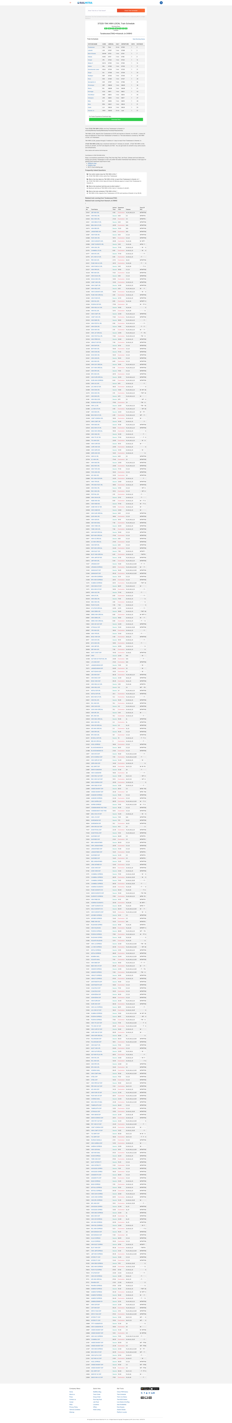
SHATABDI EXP (95, 836)
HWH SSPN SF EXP (96, 760)
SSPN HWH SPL (95, 453)
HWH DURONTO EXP (97, 912)
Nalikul (90, 66)
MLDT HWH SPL (95, 1048)
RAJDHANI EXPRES (96, 924)
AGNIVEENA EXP (96, 994)
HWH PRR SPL (95, 269)
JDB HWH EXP (95, 674)
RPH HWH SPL (95, 374)
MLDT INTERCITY (96, 1162)
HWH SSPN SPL (95, 450)
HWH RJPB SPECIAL (97, 377)
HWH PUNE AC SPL (96, 266)
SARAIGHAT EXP (96, 570)
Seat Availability (121, 1404)
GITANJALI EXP (95, 627)
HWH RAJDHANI (96, 928)
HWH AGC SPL (95, 592)
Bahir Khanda (92, 53)
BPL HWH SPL (95, 716)
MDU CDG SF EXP (96, 814)
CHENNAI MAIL (95, 1099)
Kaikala (90, 56)
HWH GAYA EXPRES (97, 1194)
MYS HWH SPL (95, 643)
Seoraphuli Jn (92, 82)
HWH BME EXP (95, 962)
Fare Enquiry (120, 1407)
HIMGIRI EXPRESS (96, 969)
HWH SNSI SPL (95, 434)
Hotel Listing (97, 1409)
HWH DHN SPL (95, 352)
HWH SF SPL (94, 595)
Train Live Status (122, 1397)
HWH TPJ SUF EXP (96, 1023)
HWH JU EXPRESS (96, 943)
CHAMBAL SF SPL (96, 250)
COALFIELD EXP (95, 988)
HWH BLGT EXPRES (97, 1244)
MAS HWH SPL (95, 465)
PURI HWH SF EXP (96, 1095)
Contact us (72, 1399)
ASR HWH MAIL (95, 522)
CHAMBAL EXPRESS (97, 874)
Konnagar (90, 91)
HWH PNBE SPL (95, 899)
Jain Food (96, 1402)
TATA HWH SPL (95, 472)
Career (71, 1402)
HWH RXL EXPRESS (96, 1225)
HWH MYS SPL (95, 640)
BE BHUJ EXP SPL (96, 738)
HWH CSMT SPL (96, 285)
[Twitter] (142, 1393)
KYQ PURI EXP (95, 1273)
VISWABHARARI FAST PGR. (99, 807)
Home (71, 1392)
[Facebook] (144, 1393)
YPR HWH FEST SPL (97, 485)
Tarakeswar (91, 47)
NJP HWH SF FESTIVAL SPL (99, 659)
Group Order (97, 1397)
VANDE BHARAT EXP (97, 788)
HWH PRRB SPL (95, 339)
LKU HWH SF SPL (96, 386)
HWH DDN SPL (95, 326)
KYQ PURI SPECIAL (96, 608)
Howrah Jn (91, 110)
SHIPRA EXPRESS (96, 804)
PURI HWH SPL (95, 238)
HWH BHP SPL (95, 345)
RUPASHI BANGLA (96, 1140)
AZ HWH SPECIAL (96, 541)
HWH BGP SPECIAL (96, 532)
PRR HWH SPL (95, 260)
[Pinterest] (154, 1393)
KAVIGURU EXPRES (96, 1168)
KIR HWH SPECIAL (96, 728)
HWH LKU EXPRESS (96, 1007)
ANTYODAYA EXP (96, 671)
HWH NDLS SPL (95, 288)
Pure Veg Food (97, 1399)
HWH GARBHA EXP (96, 1143)
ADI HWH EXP (95, 1089)
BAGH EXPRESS (95, 1181)
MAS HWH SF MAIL (96, 1102)
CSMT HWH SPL (96, 282)
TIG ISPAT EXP (95, 1133)
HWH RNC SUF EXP (96, 776)
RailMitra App (92, 165)
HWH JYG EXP (95, 817)
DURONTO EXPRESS (97, 896)
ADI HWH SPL (95, 475)
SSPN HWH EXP (95, 763)
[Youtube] (146, 1393)
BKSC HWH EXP (95, 681)
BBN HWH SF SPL (96, 225)
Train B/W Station (122, 1399)
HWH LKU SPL (95, 383)
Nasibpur (90, 75)
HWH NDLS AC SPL (96, 307)
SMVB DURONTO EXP (97, 893)
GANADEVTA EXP (96, 1174)
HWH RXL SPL (95, 700)
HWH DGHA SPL (96, 276)
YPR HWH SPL (95, 630)
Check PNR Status (122, 1392)
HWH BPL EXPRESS (96, 1200)
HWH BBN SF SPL (96, 222)
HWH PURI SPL (95, 234)
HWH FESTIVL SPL (96, 323)
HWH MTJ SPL (95, 253)
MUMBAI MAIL (95, 956)
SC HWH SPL (95, 459)
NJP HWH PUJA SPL (97, 1054)
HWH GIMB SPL (95, 510)
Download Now (116, 119)
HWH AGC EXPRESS (97, 1336)
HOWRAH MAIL (95, 1070)
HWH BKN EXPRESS (97, 1349)
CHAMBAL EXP (95, 1339)
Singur (90, 72)
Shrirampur (91, 85)
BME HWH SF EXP (96, 966)
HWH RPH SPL (95, 371)
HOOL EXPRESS (95, 744)
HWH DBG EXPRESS (97, 1263)
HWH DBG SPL (95, 598)
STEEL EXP (94, 1076)
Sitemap (71, 1412)
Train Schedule (121, 1394)
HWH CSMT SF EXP (96, 1130)
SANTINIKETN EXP (96, 981)
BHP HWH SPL (95, 348)
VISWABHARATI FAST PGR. (99, 810)
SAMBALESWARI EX (96, 1301)
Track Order (96, 1394)
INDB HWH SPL (95, 500)
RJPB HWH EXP (95, 1004)
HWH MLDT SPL (95, 1045)
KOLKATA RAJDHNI (96, 940)
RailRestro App (92, 163)
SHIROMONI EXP (96, 820)
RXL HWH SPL (95, 703)
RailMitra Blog (97, 1392)
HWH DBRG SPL (95, 611)
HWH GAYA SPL (95, 706)
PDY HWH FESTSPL (96, 478)
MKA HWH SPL (95, 722)
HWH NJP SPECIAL (96, 1051)
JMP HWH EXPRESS (97, 1254)
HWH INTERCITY (96, 1165)
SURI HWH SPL (95, 516)
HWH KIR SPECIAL (96, 725)
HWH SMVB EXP (96, 1114)
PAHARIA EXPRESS (96, 1285)
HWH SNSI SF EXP (96, 785)
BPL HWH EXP (95, 1203)
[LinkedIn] (152, 1393)
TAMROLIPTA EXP (96, 1105)
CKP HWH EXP (95, 1307)
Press (71, 1397)
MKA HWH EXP (95, 1216)
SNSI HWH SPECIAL (96, 431)
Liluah (89, 107)
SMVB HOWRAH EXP (97, 1118)
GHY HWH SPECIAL (96, 367)
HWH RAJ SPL (95, 301)
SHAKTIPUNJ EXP (96, 829)
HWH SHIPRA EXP (96, 801)
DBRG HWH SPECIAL (97, 614)
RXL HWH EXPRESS (96, 1228)
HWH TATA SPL (95, 469)
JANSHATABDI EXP (96, 849)
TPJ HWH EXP (95, 440)
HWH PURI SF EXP (96, 1092)
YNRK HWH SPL (95, 529)
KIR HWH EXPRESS (96, 1222)
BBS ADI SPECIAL (96, 741)
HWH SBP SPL (95, 646)
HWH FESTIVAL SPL (96, 336)
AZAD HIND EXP (96, 867)
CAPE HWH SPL (95, 447)
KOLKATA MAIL (95, 959)
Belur (89, 104)
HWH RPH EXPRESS (97, 576)
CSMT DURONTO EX (97, 906)
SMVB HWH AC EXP (97, 1377)
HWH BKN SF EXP (96, 586)
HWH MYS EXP (95, 754)
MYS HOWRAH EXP (96, 757)
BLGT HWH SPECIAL (97, 554)
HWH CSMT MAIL (96, 1073)
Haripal (90, 60)
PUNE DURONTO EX (97, 890)
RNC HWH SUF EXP (96, 779)
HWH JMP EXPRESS (97, 1251)
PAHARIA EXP (95, 1282)
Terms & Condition (74, 1409)
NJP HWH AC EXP (96, 1358)
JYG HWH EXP (95, 662)
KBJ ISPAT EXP (95, 766)
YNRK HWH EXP (96, 1159)
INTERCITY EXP (95, 1257)
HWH (92, 655)
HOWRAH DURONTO (97, 886)
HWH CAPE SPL (95, 443)
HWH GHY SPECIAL (96, 364)
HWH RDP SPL (95, 545)
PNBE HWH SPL (95, 921)
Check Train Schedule (130, 10)
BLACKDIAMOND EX (97, 747)
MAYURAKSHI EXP (96, 1231)
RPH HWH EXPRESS (97, 579)
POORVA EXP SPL (96, 304)
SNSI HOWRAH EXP (96, 782)
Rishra (90, 88)
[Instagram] (149, 1393)
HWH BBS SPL (95, 228)
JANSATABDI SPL (96, 231)
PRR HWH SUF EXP (96, 1086)
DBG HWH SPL (95, 602)
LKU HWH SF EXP (96, 1010)
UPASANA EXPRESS (96, 567)
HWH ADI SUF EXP (96, 624)
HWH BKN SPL (95, 396)
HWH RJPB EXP (95, 1000)
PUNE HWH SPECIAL (97, 295)
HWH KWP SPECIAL (96, 1035)
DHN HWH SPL (95, 355)
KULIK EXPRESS (95, 1238)
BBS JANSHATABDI (96, 861)
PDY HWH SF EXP (96, 1124)
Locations (96, 1404)
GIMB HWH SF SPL (96, 507)
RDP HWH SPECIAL (96, 548)
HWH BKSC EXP (95, 678)
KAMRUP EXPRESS (96, 1288)
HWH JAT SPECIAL (96, 333)
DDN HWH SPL (95, 329)
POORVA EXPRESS (96, 931)
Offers (95, 1407)
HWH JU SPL (95, 405)
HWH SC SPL (95, 456)
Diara (89, 79)
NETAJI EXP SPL (95, 690)
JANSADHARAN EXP (97, 665)
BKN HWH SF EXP (96, 589)
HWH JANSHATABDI (97, 845)
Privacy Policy (73, 1407)
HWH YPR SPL (95, 481)
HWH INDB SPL (95, 503)
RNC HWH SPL (95, 219)
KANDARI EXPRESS (96, 795)
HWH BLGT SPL (95, 551)
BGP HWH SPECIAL (96, 535)
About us (72, 1394)
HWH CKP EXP (95, 1304)
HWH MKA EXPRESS (97, 1212)
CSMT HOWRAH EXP (97, 1127)
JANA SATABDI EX (96, 864)
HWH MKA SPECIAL (96, 719)
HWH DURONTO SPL (97, 241)
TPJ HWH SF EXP (96, 1026)
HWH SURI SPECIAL (97, 513)
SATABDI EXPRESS (96, 915)
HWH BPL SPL (95, 712)
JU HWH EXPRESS (96, 947)
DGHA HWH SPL (96, 279)
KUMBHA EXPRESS (96, 583)
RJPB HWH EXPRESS (97, 380)
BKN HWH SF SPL (96, 415)
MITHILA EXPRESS (96, 1187)
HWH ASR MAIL (95, 1149)
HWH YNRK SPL (95, 526)
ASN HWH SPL (95, 361)
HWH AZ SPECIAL (96, 538)
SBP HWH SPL (95, 649)
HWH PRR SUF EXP (96, 1083)
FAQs (70, 1404)
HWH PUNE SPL (95, 298)
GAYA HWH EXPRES (97, 1197)
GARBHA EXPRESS (96, 1146)
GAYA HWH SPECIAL (97, 709)
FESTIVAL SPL (95, 494)
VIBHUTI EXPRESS (96, 975)
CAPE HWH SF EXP (96, 1032)
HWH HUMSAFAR (96, 773)
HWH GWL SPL (95, 247)
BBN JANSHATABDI (96, 842)
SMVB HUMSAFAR (96, 769)
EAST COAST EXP (96, 652)
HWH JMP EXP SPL (96, 557)
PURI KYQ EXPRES (96, 1269)
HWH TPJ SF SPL (96, 437)
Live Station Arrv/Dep (123, 1402)
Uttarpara (91, 98)
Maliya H (90, 63)
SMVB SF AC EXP (96, 1374)
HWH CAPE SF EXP (96, 1029)
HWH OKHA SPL (95, 497)
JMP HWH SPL (95, 560)
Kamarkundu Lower (93, 69)
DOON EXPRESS (95, 1156)
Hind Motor (91, 94)
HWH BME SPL (95, 320)
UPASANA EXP (95, 564)
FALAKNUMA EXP (96, 1038)
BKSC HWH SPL (95, 636)
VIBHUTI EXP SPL (96, 342)
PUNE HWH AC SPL (96, 263)
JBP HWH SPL (95, 212)
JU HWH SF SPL (95, 408)
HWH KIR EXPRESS (96, 1219)
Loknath (90, 50)
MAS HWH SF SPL (96, 428)
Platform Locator (122, 1412)
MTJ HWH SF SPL (96, 257)
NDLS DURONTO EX (97, 909)
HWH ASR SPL (95, 519)
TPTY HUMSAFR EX (97, 1323)
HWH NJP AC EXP (96, 1355)
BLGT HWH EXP (95, 1247)
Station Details (121, 1409)
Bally (89, 101)
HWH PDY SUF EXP (96, 1121)
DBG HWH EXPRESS (97, 1266)
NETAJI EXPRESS (96, 950)
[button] (116, 118)
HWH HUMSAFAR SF (97, 1326)
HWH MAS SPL (95, 424)
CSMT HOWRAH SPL (97, 418)
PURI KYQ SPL (95, 605)
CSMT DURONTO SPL (97, 244)
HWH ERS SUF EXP (96, 826)
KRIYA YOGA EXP (96, 1311)
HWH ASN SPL (95, 358)
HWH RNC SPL (95, 215)
